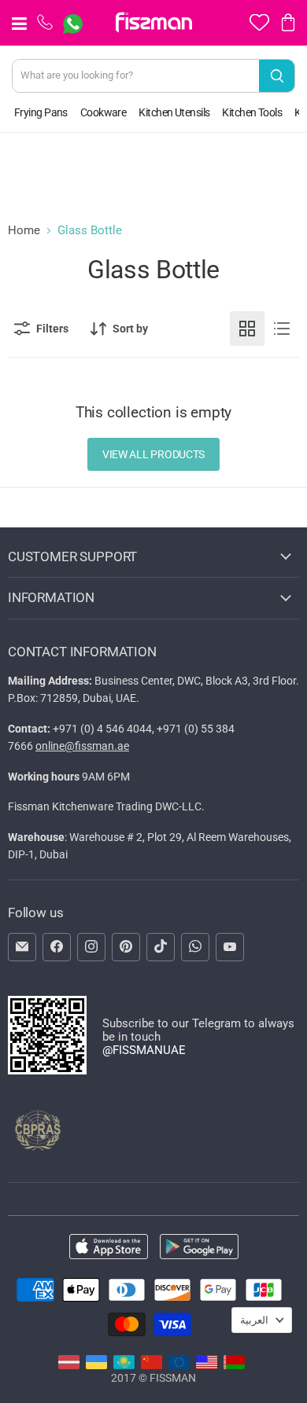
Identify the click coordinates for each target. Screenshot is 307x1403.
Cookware (103, 112)
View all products (153, 454)
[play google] (199, 1248)
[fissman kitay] (151, 1365)
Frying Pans (41, 112)
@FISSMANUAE (144, 1050)
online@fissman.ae (82, 746)
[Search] (276, 76)
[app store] (108, 1248)
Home (24, 230)
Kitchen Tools (252, 112)
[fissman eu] (179, 1365)
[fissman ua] (96, 1365)
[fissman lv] (69, 1365)
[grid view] (247, 328)
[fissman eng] (206, 1365)
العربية (254, 1320)
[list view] (281, 328)
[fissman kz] (124, 1365)
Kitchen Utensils (174, 112)
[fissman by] (234, 1365)
